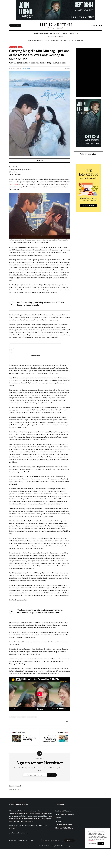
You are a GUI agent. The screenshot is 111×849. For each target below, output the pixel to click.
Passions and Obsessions (40, 33)
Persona (64, 33)
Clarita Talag (26, 68)
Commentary (79, 40)
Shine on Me (22, 716)
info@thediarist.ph (21, 833)
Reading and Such (56, 40)
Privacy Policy (91, 840)
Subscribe (16, 25)
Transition (67, 40)
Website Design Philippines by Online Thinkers (21, 840)
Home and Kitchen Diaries (35, 40)
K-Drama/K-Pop (73, 33)
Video (20, 47)
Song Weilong (13, 184)
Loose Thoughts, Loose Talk (65, 814)
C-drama (13, 716)
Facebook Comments (14, 789)
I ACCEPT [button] (100, 843)
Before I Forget (55, 33)
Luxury (47, 40)
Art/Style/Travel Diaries (55, 36)
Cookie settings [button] (92, 843)
